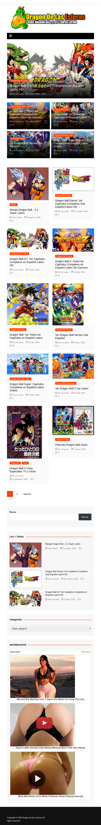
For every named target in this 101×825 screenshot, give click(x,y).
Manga (13, 84)
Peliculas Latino (63, 440)
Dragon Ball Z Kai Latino (66, 383)
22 (57, 125)
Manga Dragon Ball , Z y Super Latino (36, 89)
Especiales (15, 463)
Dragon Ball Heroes (18, 138)
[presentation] (83, 48)
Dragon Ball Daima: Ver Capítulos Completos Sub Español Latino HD (70, 203)
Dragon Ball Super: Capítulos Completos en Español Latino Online (71, 143)
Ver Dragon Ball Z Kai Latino (71, 388)
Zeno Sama (17, 94)
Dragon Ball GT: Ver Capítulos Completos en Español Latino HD (27, 262)
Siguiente (27, 494)
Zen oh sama (17, 121)
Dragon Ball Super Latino (64, 135)
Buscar (13, 512)
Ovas (25, 463)
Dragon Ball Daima (64, 195)
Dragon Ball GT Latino (19, 254)
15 (13, 125)
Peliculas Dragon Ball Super (71, 444)
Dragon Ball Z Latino (18, 106)
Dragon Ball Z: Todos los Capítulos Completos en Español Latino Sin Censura (26, 114)
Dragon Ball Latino (62, 109)
